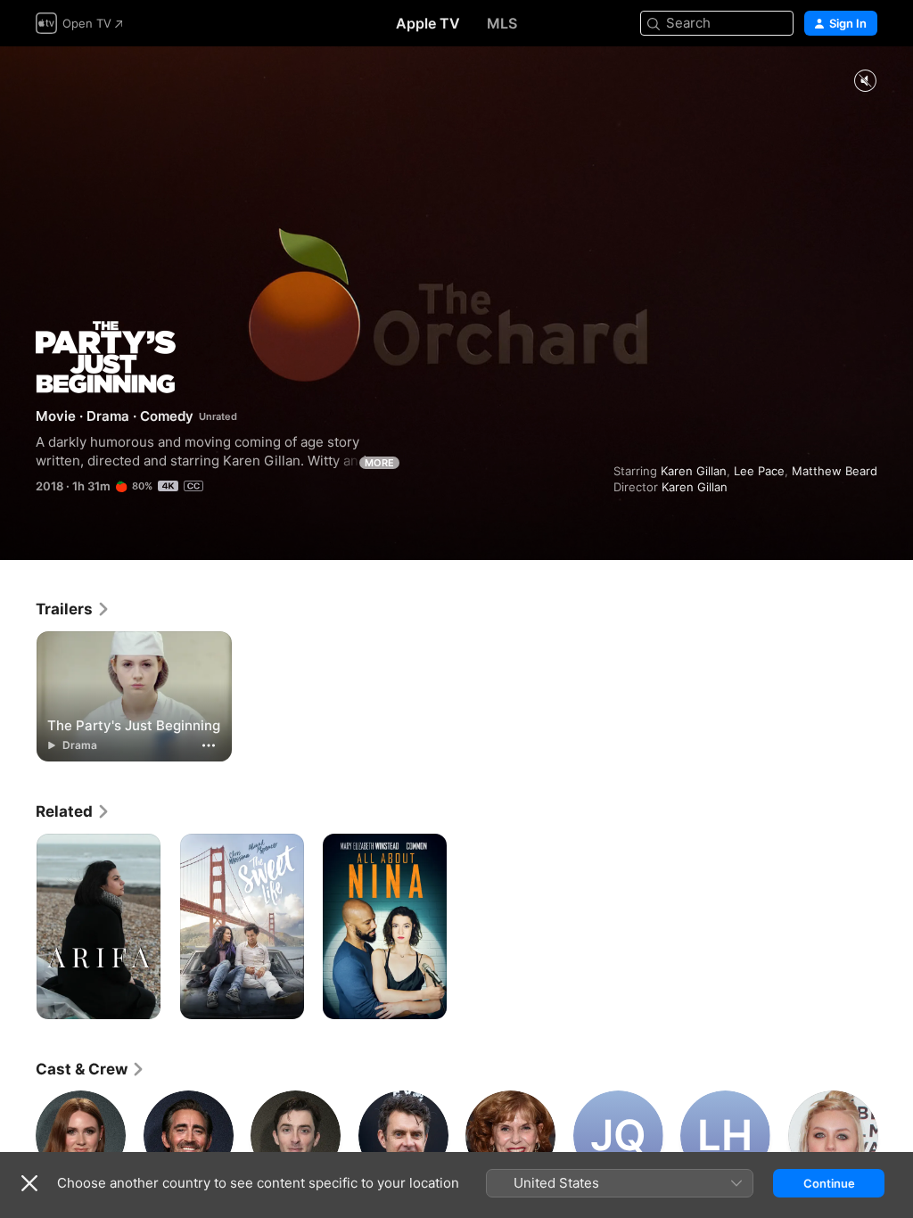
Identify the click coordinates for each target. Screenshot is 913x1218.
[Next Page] (895, 1135)
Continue (829, 1183)
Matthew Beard (834, 471)
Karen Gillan (694, 471)
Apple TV (428, 23)
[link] (73, 609)
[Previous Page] (17, 1135)
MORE (379, 463)
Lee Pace (759, 471)
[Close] (29, 1183)
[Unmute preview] (864, 81)
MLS (502, 23)
